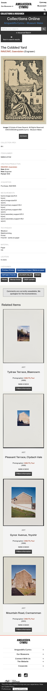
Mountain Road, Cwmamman (23, 612)
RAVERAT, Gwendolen (12, 51)
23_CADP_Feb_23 (25, 275)
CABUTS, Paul (29, 378)
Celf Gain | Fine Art (9, 275)
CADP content (29, 279)
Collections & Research (12, 13)
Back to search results (11, 39)
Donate (4, 2)
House (4, 279)
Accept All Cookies (20, 689)
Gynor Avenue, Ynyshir (23, 534)
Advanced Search (24, 33)
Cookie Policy (9, 687)
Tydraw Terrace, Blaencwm (23, 371)
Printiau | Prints (8, 270)
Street (37, 275)
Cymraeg (42, 2)
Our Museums (6, 6)
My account (41, 6)
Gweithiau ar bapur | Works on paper (30, 270)
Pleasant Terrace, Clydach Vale (23, 457)
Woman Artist (15, 279)
